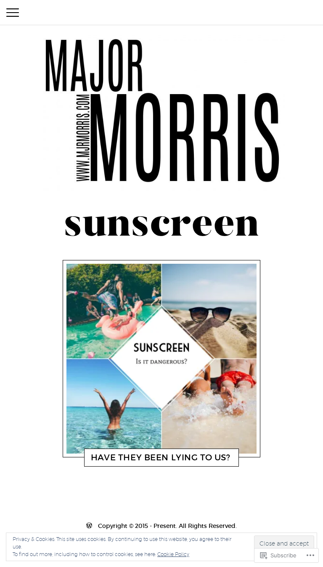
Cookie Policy (173, 554)
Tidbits (125, 459)
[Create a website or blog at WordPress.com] (161, 526)
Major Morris (158, 459)
